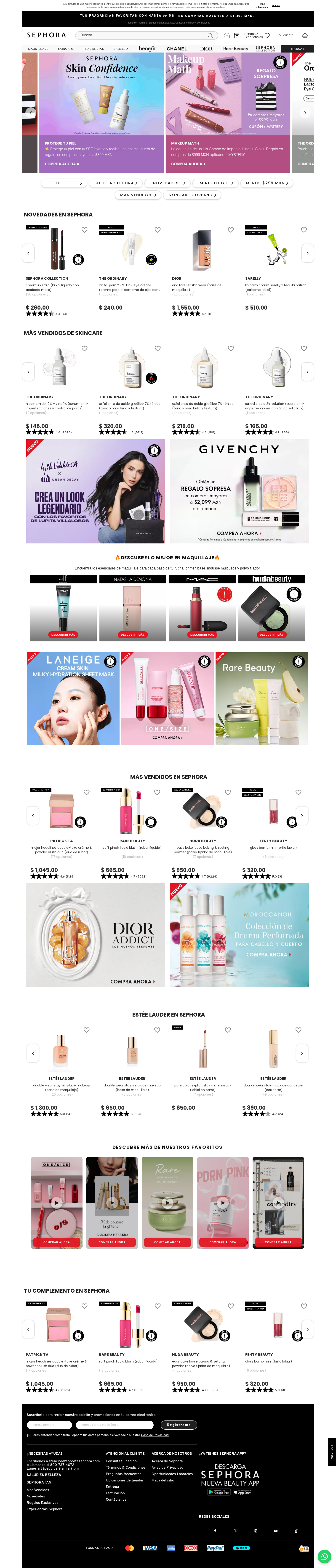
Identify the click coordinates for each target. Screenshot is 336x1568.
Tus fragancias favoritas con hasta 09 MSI (128, 16)
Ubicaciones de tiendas (125, 1480)
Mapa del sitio (163, 1480)
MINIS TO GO (214, 183)
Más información (262, 5)
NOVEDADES (166, 183)
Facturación (115, 1493)
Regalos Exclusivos (42, 1503)
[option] (84, 113)
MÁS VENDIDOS (136, 195)
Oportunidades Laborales (172, 1474)
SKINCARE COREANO (191, 195)
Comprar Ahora (56, 1242)
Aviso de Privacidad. (155, 1435)
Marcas (297, 49)
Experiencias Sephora (44, 1509)
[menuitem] (38, 49)
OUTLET (62, 183)
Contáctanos (116, 1500)
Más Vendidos (38, 1490)
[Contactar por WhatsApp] (324, 1556)
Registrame (179, 1425)
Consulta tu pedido (121, 1461)
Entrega (112, 1487)
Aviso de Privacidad (167, 1468)
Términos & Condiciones (126, 1468)
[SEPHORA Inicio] (46, 35)
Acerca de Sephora (167, 1461)
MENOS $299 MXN (265, 183)
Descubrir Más (63, 634)
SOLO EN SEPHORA (114, 183)
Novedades (36, 1496)
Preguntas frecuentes (123, 1474)
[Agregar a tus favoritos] (84, 230)
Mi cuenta (286, 35)
